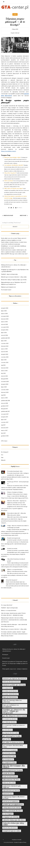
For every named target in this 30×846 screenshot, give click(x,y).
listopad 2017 (4, 408)
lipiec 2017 (3, 419)
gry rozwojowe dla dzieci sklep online (13, 746)
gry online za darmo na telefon (13, 742)
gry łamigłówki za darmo (9, 762)
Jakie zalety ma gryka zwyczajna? (13, 188)
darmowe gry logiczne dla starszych (14, 678)
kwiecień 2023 (4, 346)
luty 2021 (3, 373)
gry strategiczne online (9, 756)
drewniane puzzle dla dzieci (10, 691)
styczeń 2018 (4, 403)
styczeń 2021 (4, 376)
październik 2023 (5, 338)
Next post (23, 215)
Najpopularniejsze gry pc (8, 793)
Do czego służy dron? (6, 605)
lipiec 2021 (3, 359)
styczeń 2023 (4, 351)
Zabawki (3, 460)
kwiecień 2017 (4, 427)
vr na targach (8, 814)
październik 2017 (5, 411)
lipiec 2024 (4, 332)
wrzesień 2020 (5, 381)
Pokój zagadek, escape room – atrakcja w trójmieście (14, 669)
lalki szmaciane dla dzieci (11, 779)
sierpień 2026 (4, 308)
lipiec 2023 (4, 340)
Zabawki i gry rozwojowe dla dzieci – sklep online (14, 277)
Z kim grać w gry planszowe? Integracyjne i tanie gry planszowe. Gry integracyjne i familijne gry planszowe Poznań (15, 663)
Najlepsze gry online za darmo (9, 782)
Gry (2, 454)
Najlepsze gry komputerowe (8, 287)
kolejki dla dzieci (8, 773)
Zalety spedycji (8, 180)
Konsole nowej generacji (13, 538)
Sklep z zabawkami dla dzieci (12, 811)
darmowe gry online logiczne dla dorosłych (11, 681)
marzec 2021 (4, 370)
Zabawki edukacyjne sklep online (13, 824)
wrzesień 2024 (5, 327)
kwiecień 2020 (4, 392)
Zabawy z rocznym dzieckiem (14, 569)
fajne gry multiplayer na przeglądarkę (11, 705)
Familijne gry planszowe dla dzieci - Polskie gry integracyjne (14, 711)
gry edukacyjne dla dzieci (9, 722)
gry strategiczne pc (8, 759)
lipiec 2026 (4, 310)
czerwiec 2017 (4, 422)
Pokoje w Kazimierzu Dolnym (14, 492)
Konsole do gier (6, 658)
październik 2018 (5, 400)
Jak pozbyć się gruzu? (10, 173)
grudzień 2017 (4, 406)
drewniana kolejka (7, 688)
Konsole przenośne (12, 548)
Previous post (8, 215)
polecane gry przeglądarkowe (11, 801)
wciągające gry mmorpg (11, 817)
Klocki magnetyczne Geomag (12, 770)
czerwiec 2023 (4, 343)
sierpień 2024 (4, 330)
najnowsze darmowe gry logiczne (12, 786)
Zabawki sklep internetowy (10, 827)
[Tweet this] (11, 207)
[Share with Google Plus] (13, 207)
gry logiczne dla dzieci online (10, 733)
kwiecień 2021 (4, 368)
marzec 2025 (4, 321)
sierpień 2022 (4, 354)
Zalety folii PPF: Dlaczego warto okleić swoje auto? (14, 253)
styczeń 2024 (4, 335)
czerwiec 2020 (5, 389)
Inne (15, 14)
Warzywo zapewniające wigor (12, 157)
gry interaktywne (7, 730)
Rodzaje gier (5, 654)
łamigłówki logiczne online (11, 831)
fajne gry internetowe (10, 697)
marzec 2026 (4, 313)
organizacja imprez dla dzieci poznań (13, 797)
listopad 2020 (4, 378)
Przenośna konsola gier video (15, 471)
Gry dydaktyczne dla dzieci (10, 719)
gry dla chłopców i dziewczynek (14, 716)
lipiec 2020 (4, 387)
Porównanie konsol (6, 289)
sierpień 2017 (4, 417)
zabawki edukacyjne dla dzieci (14, 820)
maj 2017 (3, 425)
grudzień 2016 (4, 436)
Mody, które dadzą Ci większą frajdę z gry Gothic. (14, 279)
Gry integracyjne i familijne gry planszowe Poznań (14, 726)
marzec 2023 (4, 349)
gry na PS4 (6, 739)
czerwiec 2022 (4, 357)
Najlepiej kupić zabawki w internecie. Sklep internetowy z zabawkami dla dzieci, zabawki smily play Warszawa (14, 619)
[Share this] (9, 207)
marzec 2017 (4, 430)
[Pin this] (15, 207)
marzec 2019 (4, 397)
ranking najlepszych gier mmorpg (12, 807)
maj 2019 (3, 395)
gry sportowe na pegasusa (10, 750)
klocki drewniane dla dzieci (14, 766)
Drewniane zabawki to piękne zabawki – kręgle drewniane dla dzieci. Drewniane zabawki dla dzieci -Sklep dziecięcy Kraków (14, 633)
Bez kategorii (4, 452)
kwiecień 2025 (4, 319)
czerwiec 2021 (4, 362)
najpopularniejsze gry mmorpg (11, 790)
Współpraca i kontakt (16, 839)
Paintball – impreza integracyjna (9, 274)
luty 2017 (3, 433)
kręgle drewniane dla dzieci (10, 776)
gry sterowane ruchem (9, 753)
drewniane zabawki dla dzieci (10, 694)
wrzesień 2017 (4, 414)
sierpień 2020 (4, 384)
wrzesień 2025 (5, 316)
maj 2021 (3, 365)
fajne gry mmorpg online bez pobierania (12, 701)
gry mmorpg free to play (12, 736)
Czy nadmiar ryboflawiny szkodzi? (13, 165)
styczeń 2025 (4, 324)
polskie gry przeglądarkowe (13, 804)
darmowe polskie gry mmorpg (14, 685)
